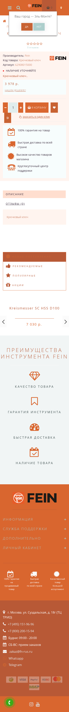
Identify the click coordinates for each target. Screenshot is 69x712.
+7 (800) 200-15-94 (21, 631)
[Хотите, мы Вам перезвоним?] (9, 702)
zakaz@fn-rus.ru (20, 651)
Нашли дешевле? (15, 90)
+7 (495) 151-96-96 (21, 624)
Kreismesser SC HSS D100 (34, 308)
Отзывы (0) (15, 203)
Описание (15, 194)
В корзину (38, 107)
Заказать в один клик (36, 117)
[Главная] (4, 21)
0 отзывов (33, 47)
